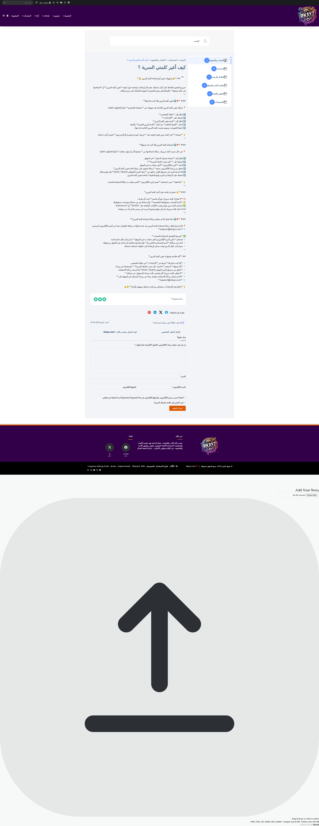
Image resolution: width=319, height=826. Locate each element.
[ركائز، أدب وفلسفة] (307, 16)
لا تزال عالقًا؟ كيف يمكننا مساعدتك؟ (167, 323)
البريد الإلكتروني (179, 387)
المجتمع (15, 16)
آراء (37, 16)
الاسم (183, 376)
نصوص (57, 16)
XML (143, 466)
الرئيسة (182, 60)
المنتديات (27, 16)
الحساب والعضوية (158, 60)
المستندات (172, 60)
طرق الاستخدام (162, 466)
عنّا (177, 466)
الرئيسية (68, 16)
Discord (136, 466)
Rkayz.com (191, 466)
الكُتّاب (171, 466)
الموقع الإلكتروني (129, 387)
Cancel (316, 825)
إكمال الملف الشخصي (170, 332)
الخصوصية (150, 466)
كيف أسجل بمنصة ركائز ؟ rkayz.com (120, 332)
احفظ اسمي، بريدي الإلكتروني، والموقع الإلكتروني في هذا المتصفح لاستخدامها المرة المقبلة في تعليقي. (143, 397)
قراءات (46, 16)
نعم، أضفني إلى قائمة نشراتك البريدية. (169, 402)
